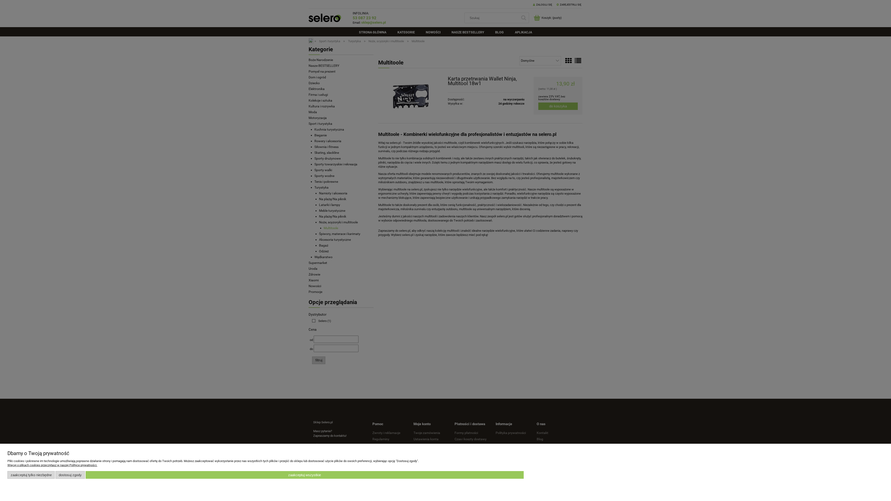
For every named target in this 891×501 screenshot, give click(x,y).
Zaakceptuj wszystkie (304, 475)
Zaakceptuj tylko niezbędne (31, 475)
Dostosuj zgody (70, 475)
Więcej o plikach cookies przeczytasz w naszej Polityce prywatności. (52, 465)
